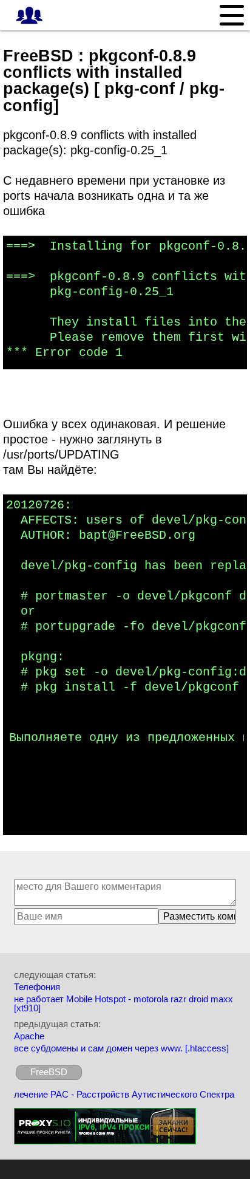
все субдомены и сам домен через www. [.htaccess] (121, 1048)
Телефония (37, 987)
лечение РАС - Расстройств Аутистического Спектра (124, 1094)
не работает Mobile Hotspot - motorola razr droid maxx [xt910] (123, 1003)
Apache (29, 1036)
